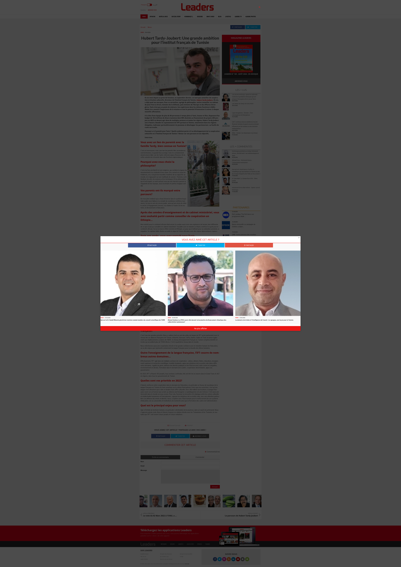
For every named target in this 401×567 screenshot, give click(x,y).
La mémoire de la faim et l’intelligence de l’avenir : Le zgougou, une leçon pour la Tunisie (264, 320)
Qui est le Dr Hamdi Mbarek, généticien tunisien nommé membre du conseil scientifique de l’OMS (132, 320)
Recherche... (227, 6)
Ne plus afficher (200, 328)
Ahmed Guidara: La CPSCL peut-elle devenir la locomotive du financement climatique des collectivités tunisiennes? (197, 321)
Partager (152, 245)
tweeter (201, 245)
